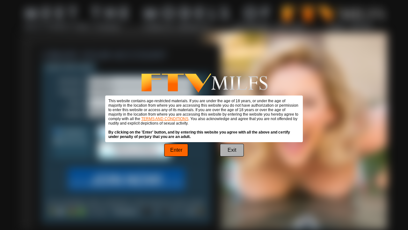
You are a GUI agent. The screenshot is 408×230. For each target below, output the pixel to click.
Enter (176, 150)
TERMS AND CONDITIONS (164, 119)
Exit (232, 150)
